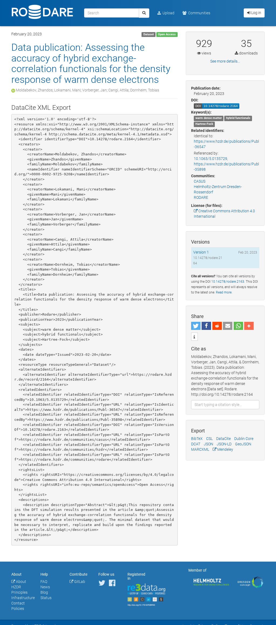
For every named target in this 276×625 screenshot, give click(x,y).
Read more (224, 292)
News (45, 587)
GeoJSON (243, 444)
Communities (198, 13)
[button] (196, 326)
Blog (44, 592)
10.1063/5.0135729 (210, 158)
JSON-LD (224, 444)
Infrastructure (23, 598)
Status (45, 598)
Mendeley (224, 449)
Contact (18, 603)
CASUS (199, 181)
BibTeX (197, 438)
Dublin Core (243, 438)
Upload (167, 13)
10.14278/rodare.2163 (227, 282)
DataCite (223, 438)
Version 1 (201, 252)
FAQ (43, 581)
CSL (209, 438)
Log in (255, 13)
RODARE (201, 197)
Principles (19, 592)
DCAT (195, 444)
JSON (208, 444)
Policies (17, 608)
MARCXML (200, 449)
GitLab (79, 581)
